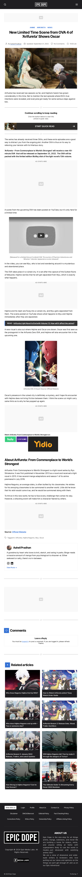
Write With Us (10, 808)
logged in (25, 641)
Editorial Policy (44, 813)
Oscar (42, 538)
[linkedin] (12, 563)
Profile (32, 808)
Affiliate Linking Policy (64, 819)
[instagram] (8, 563)
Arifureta (41, 27)
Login (23, 808)
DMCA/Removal (28, 813)
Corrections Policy (13, 819)
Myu (37, 538)
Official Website (19, 532)
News (50, 27)
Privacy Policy (69, 808)
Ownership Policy (45, 819)
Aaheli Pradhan (15, 44)
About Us (42, 808)
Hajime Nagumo (29, 538)
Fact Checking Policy (61, 813)
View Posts (12, 568)
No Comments (59, 44)
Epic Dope (12, 874)
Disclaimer (14, 813)
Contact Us (55, 808)
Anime (32, 27)
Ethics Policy (29, 819)
